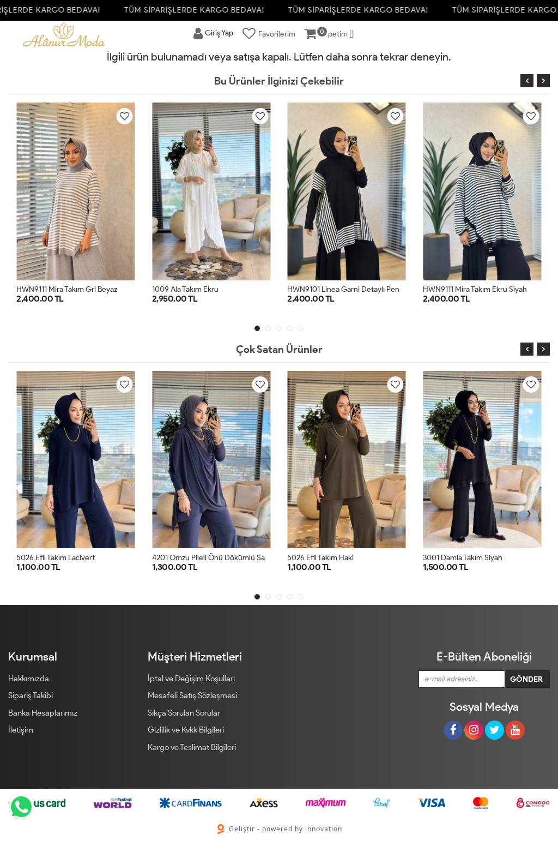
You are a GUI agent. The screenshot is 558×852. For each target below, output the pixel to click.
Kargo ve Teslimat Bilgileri (192, 747)
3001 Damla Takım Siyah (462, 557)
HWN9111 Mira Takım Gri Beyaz (66, 289)
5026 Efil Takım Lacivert (55, 557)
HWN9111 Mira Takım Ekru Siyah (475, 289)
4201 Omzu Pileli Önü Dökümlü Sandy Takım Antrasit (239, 557)
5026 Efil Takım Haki (320, 557)
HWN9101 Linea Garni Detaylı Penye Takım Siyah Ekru (376, 289)
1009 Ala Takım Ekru (185, 289)
